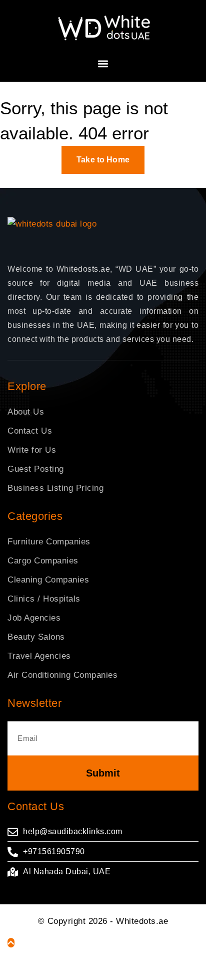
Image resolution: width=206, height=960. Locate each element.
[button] (103, 63)
